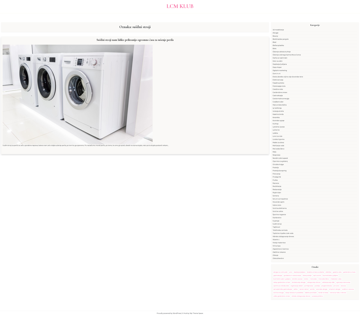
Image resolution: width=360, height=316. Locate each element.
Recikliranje (277, 186)
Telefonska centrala (280, 230)
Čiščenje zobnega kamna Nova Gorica (287, 55)
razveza (343, 286)
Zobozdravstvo (278, 258)
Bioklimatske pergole (281, 39)
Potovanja (276, 174)
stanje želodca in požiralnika (294, 292)
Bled (274, 42)
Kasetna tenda (278, 114)
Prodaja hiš (277, 177)
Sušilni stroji (277, 224)
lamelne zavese (297, 279)
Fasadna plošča (278, 83)
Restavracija (277, 189)
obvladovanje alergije (299, 282)
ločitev (306, 279)
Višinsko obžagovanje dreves (283, 236)
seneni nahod (304, 289)
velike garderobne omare (281, 296)
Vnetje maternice (279, 243)
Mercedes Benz (278, 149)
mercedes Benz (323, 279)
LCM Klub (180, 6)
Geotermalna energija (281, 99)
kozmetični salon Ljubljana (282, 279)
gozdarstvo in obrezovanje (292, 275)
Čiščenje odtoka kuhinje (282, 52)
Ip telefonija (277, 108)
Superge (276, 221)
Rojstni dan (277, 193)
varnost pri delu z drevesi (338, 292)
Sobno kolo (277, 205)
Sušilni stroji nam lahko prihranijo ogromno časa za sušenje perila (135, 40)
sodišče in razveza (348, 289)
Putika (275, 180)
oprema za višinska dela (281, 286)
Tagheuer (276, 227)
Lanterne (276, 130)
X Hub (184, 313)
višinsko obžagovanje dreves (301, 296)
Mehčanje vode (278, 146)
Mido (274, 152)
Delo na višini (277, 61)
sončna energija (278, 292)
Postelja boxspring (279, 171)
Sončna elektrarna (279, 208)
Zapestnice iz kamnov (281, 249)
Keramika (276, 117)
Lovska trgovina (278, 139)
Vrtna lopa (276, 246)
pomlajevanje (308, 286)
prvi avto (336, 286)
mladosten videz (336, 279)
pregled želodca (326, 286)
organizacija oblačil (297, 286)
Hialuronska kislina (279, 105)
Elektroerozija (278, 80)
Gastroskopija (278, 95)
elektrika (328, 272)
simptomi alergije (334, 289)
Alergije (275, 33)
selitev (296, 289)
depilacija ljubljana (299, 272)
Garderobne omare (280, 92)
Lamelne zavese (279, 127)
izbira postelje (307, 275)
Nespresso (276, 155)
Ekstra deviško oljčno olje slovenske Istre (288, 77)
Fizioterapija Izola (279, 86)
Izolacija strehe (278, 111)
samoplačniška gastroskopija (282, 289)
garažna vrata (337, 272)
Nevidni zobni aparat (280, 158)
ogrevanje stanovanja (343, 282)
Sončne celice (278, 211)
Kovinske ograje (278, 120)
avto (290, 272)
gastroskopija (277, 275)
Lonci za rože (277, 136)
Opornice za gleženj (280, 161)
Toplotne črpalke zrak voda (283, 233)
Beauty (275, 36)
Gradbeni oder (278, 102)
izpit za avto (317, 275)
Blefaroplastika (278, 45)
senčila (312, 289)
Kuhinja (275, 124)
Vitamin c (276, 239)
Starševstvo (277, 218)
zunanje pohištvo (317, 296)
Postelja (276, 167)
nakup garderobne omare (281, 282)
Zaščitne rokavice (279, 252)
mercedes (313, 279)
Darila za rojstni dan (280, 58)
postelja (317, 286)
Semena (276, 196)
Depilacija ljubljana (280, 64)
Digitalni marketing (280, 70)
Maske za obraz (278, 142)
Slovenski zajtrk (278, 202)
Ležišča (275, 133)
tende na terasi (323, 292)
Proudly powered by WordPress (169, 313)
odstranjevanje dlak (328, 282)
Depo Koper (277, 67)
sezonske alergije (321, 289)
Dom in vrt (276, 73)
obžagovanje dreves (313, 282)
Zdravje (275, 255)
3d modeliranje (278, 30)
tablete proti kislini (311, 292)
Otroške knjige (278, 164)
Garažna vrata (278, 89)
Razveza (276, 183)
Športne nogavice (279, 214)
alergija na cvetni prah (280, 272)
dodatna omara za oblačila (315, 272)
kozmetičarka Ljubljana (330, 275)
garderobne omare (349, 272)
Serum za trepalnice (280, 199)
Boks (274, 48)
